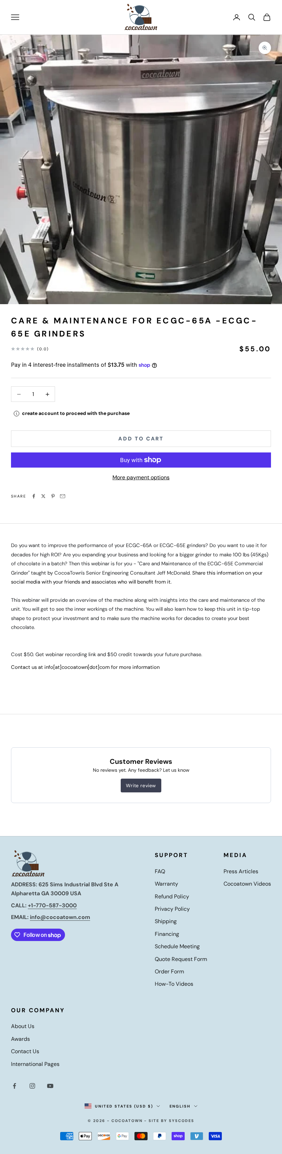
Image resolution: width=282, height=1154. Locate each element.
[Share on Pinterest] (53, 496)
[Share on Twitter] (43, 496)
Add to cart (141, 438)
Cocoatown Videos (247, 883)
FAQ (160, 871)
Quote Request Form (181, 959)
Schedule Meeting (177, 946)
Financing (167, 934)
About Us (22, 1026)
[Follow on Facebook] (14, 1085)
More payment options (141, 477)
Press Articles (241, 871)
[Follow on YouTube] (50, 1085)
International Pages (35, 1064)
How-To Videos (174, 983)
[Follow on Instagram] (32, 1085)
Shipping (166, 921)
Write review (141, 785)
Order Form (169, 971)
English (180, 1106)
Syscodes (181, 1120)
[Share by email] (62, 496)
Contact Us (25, 1051)
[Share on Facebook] (33, 496)
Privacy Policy (172, 908)
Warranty (166, 883)
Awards (20, 1039)
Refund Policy (172, 896)
